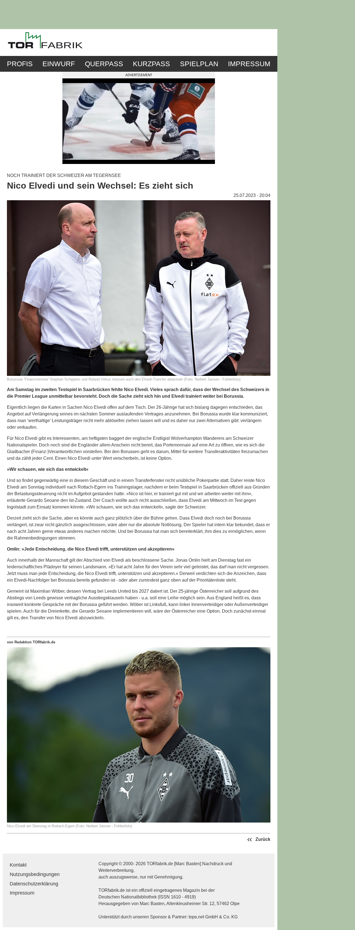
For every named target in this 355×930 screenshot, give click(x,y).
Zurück (262, 839)
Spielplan (199, 64)
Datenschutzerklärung (34, 884)
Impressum (249, 64)
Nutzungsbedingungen (35, 874)
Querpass (104, 64)
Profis (20, 64)
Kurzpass (151, 64)
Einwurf (58, 64)
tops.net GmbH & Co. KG (213, 916)
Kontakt (18, 865)
